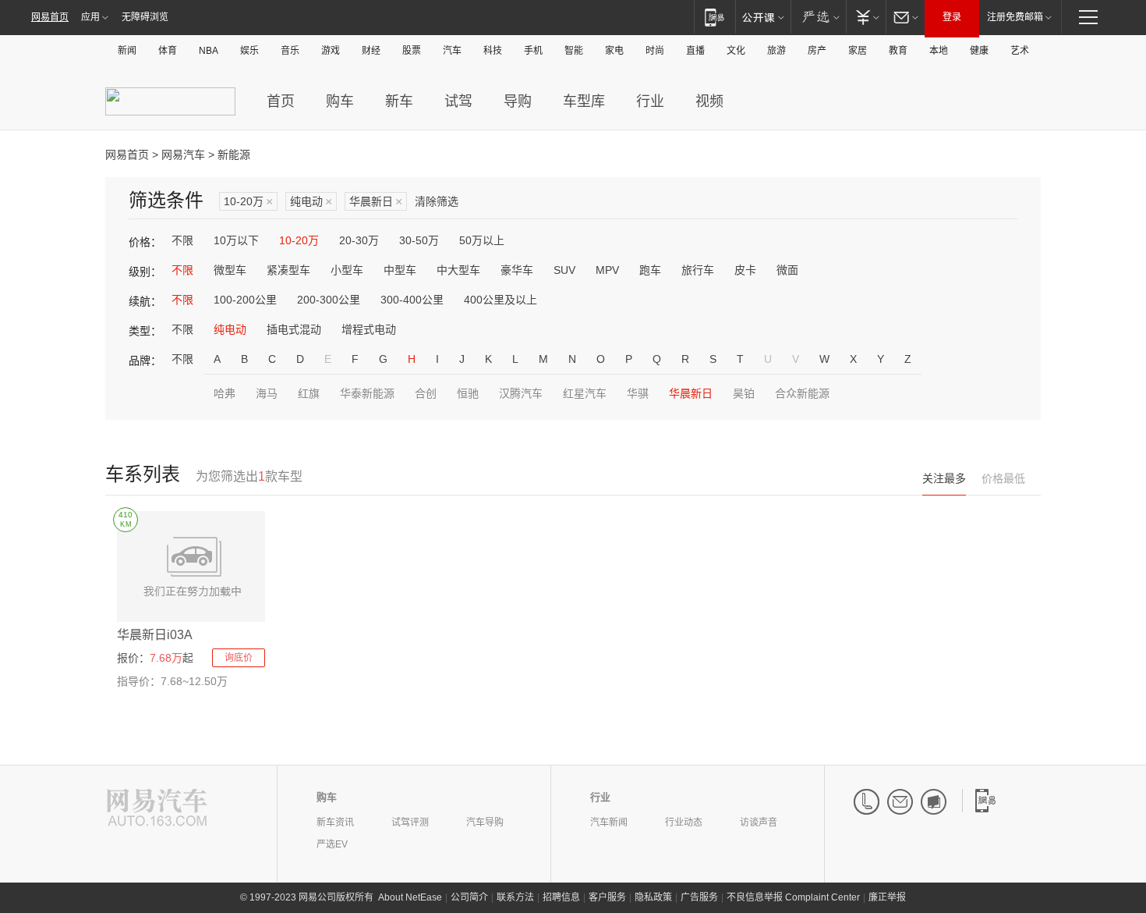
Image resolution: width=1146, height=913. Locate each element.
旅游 (776, 50)
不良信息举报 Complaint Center (793, 897)
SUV (564, 270)
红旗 (309, 393)
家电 (614, 50)
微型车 (230, 270)
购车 (340, 101)
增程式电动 (368, 329)
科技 (492, 50)
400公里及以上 (500, 299)
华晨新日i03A (155, 634)
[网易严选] (818, 17)
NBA (208, 50)
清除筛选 (436, 201)
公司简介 (469, 897)
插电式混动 (294, 329)
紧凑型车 (288, 270)
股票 (411, 50)
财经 (371, 50)
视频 (709, 101)
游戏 (330, 50)
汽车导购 (485, 822)
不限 (182, 240)
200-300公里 (328, 299)
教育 (898, 50)
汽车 (452, 50)
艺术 (1019, 50)
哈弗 (224, 393)
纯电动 (311, 201)
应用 (90, 17)
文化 (736, 50)
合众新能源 (802, 393)
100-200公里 (245, 299)
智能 (573, 50)
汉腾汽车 (521, 393)
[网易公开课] (763, 17)
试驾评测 (410, 822)
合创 (426, 393)
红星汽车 (585, 393)
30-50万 (419, 240)
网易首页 (50, 17)
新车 (399, 101)
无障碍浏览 (145, 17)
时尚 (655, 50)
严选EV (332, 844)
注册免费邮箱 (1015, 17)
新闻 (127, 50)
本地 (938, 50)
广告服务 (699, 897)
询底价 (239, 657)
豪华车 (516, 270)
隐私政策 (653, 897)
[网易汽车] (157, 809)
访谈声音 (758, 822)
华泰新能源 (367, 393)
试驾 (458, 101)
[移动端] (714, 17)
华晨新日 (375, 201)
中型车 (400, 270)
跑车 (650, 270)
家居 (857, 50)
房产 (817, 50)
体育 (167, 50)
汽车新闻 (609, 822)
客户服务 (607, 897)
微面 (787, 270)
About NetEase (410, 897)
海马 (267, 393)
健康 (979, 50)
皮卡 (745, 270)
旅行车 (697, 270)
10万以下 (236, 240)
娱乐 (249, 50)
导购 (518, 101)
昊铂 (744, 393)
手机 (533, 50)
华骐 (638, 393)
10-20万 (248, 201)
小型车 (347, 270)
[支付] (866, 17)
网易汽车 (183, 154)
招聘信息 (561, 897)
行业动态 (683, 822)
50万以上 (481, 240)
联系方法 (515, 897)
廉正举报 (887, 897)
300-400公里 (412, 299)
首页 (281, 101)
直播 (695, 50)
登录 (952, 17)
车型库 (584, 101)
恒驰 (468, 393)
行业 (650, 101)
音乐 (290, 50)
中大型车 (458, 270)
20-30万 (359, 240)
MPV (607, 270)
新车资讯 (335, 822)
